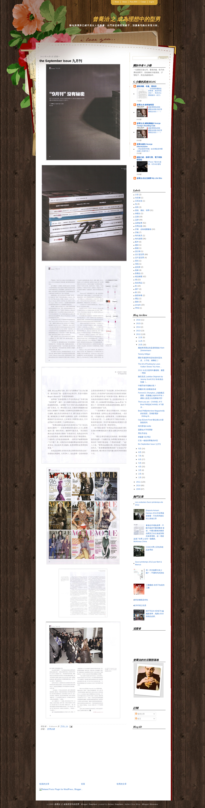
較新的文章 (44, 784)
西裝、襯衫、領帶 (142, 210)
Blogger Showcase (150, 804)
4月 (139, 467)
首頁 (83, 784)
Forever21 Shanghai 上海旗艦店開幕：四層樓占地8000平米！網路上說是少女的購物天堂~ (151, 395)
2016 (138, 320)
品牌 (137, 220)
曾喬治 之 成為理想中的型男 (126, 19)
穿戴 (137, 232)
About (124, 2)
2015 (138, 323)
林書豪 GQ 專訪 (144, 437)
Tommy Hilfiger (144, 354)
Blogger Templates (89, 804)
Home (117, 2)
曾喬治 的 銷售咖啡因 (145, 105)
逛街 (137, 261)
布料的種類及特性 (141, 600)
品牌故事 (138, 223)
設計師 (137, 251)
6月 (139, 459)
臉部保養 (138, 295)
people (138, 305)
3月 (139, 470)
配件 (137, 242)
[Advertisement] (64, 759)
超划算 (137, 267)
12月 (140, 337)
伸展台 (137, 213)
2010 (138, 485)
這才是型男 (139, 254)
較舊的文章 (122, 784)
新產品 (137, 273)
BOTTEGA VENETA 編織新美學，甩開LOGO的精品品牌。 (155, 613)
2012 (138, 334)
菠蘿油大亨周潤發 (145, 430)
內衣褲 (137, 198)
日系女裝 (138, 201)
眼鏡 (137, 248)
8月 (139, 452)
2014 (138, 327)
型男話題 (51, 729)
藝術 (137, 302)
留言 (139, 719)
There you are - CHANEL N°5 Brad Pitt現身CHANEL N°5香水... (151, 404)
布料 (137, 207)
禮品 (137, 299)
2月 (139, 474)
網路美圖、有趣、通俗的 (147, 86)
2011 (138, 482)
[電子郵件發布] (70, 726)
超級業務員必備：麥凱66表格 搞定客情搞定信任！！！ (155, 109)
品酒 (137, 217)
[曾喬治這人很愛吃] (149, 697)
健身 (137, 245)
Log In (151, 2)
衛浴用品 (138, 283)
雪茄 (137, 264)
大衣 (137, 195)
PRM (137, 308)
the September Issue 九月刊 (60, 61)
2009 (138, 489)
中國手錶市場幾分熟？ (147, 386)
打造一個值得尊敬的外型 (148, 440)
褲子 (137, 289)
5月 (139, 463)
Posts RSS (133, 2)
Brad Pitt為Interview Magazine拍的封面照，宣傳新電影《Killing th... (151, 413)
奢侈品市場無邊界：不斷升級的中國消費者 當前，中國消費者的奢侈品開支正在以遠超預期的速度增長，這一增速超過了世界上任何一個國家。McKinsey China (149, 533)
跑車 (137, 270)
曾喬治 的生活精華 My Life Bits (149, 178)
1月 (139, 477)
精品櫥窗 (138, 276)
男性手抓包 (142, 433)
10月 (140, 345)
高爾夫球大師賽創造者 (147, 389)
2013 (138, 331)
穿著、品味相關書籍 (143, 229)
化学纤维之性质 (140, 605)
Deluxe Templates (115, 804)
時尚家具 (138, 236)
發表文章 (141, 714)
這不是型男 (139, 258)
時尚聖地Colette (144, 426)
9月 (139, 449)
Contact (143, 2)
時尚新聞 (138, 239)
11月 (140, 341)
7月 (139, 456)
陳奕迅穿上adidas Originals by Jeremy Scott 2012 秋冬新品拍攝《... (150, 379)
